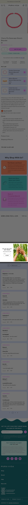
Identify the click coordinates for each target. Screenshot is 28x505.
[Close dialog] (26, 244)
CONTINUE (7, 255)
